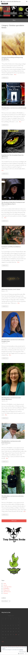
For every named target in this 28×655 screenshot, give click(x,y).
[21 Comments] (4, 265)
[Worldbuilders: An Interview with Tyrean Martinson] (6, 418)
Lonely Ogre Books (7, 586)
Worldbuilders (6, 588)
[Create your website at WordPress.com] (14, 1)
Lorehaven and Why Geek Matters (11, 246)
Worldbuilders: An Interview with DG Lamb (14, 108)
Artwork (5, 585)
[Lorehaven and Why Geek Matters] (6, 265)
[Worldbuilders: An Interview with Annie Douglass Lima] (6, 358)
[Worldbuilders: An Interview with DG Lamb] (6, 125)
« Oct (3, 641)
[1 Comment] (4, 125)
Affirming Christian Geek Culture (11, 289)
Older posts (14, 520)
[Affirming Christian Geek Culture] (6, 306)
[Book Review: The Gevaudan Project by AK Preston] (6, 173)
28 (15, 634)
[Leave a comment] (4, 77)
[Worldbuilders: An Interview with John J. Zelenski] (6, 514)
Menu (14, 20)
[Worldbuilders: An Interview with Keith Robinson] (6, 461)
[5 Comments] (4, 221)
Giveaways (5, 593)
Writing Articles (6, 590)
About (4, 583)
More (15, 74)
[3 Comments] (4, 418)
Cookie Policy (21, 649)
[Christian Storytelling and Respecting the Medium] (6, 77)
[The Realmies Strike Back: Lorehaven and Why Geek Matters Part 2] (6, 221)
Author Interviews (7, 591)
